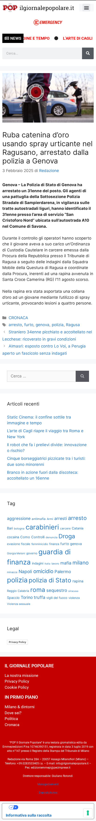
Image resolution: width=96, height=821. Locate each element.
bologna (19, 528)
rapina (77, 581)
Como (25, 537)
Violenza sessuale (18, 604)
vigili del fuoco (56, 598)
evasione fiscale (18, 544)
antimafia (39, 519)
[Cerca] (88, 53)
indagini (37, 563)
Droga (66, 536)
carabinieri (42, 527)
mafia (65, 562)
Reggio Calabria (18, 591)
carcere (65, 528)
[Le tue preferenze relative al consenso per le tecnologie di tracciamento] (87, 812)
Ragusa (73, 324)
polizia (58, 324)
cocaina (13, 537)
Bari (10, 528)
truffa (39, 597)
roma (37, 589)
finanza (54, 544)
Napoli (25, 571)
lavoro (55, 563)
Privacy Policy (17, 642)
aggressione (19, 518)
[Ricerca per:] (41, 376)
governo (31, 553)
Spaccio (13, 598)
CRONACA (18, 317)
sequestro (56, 590)
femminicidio (39, 544)
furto (28, 324)
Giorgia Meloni (16, 553)
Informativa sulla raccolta (28, 815)
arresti (60, 518)
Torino (27, 597)
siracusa (73, 591)
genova (42, 324)
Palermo (63, 571)
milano (80, 562)
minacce (12, 572)
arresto (15, 324)
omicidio (43, 571)
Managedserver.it (48, 784)
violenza (74, 598)
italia (47, 563)
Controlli (38, 537)
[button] (86, 7)
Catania (77, 528)
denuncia (51, 537)
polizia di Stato (50, 580)
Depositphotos (48, 792)
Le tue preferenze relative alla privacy (52, 807)
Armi (50, 519)
